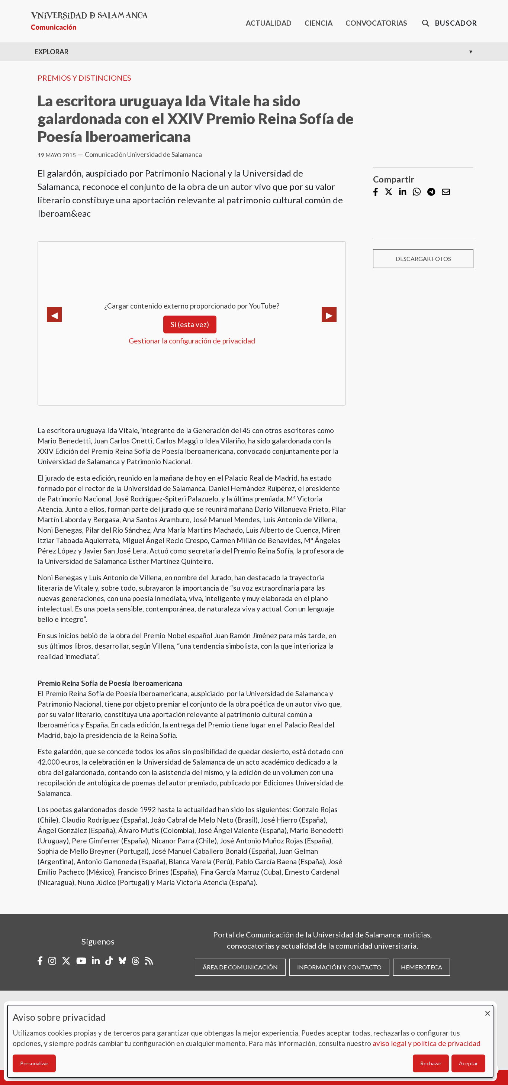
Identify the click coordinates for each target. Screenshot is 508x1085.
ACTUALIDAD (269, 23)
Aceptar (468, 1063)
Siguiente (329, 314)
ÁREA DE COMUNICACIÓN (240, 967)
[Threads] (135, 961)
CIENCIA (318, 23)
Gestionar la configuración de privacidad (192, 340)
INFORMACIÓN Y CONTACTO (339, 967)
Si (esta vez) (190, 324)
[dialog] (250, 1041)
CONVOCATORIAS (376, 23)
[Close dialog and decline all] (487, 1009)
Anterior (54, 314)
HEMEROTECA (421, 967)
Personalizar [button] (34, 1063)
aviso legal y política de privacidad (426, 1043)
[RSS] (149, 961)
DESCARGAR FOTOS (423, 258)
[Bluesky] (122, 961)
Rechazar (430, 1063)
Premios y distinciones (84, 77)
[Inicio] (92, 21)
